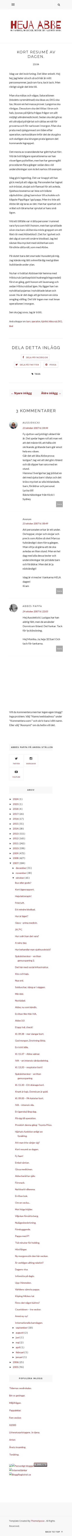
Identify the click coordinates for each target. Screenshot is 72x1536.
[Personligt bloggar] (23, 1465)
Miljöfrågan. (15, 1402)
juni (18, 1337)
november (21, 872)
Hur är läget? (21, 916)
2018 (16, 808)
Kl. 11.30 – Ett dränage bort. (29, 1084)
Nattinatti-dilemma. (25, 1189)
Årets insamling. (17, 1447)
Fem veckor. (15, 1417)
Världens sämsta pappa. (27, 1289)
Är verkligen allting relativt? (29, 1262)
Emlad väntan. (22, 1162)
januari (19, 1357)
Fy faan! (19, 1156)
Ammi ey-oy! (21, 1316)
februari (20, 1352)
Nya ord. (19, 980)
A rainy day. (21, 942)
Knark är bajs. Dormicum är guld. (31, 1091)
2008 (16, 858)
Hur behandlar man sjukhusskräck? (33, 949)
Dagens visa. (21, 1269)
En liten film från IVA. (26, 1013)
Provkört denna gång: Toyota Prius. (33, 1125)
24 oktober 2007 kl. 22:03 (35, 611)
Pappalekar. (15, 1410)
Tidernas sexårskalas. (20, 1388)
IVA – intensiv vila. (24, 1105)
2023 (16, 804)
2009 (16, 853)
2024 (16, 799)
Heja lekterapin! (23, 896)
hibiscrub (53, 321)
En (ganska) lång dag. (26, 1111)
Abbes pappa (32, 606)
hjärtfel (44, 321)
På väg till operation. (25, 1118)
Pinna (53, 364)
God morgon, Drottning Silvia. (30, 1040)
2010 (16, 848)
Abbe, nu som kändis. (26, 1007)
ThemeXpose (38, 1520)
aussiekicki (31, 422)
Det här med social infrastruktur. (32, 967)
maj (18, 1342)
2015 (16, 823)
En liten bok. (21, 1196)
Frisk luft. (20, 902)
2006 (16, 1362)
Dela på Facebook (37, 357)
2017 (16, 813)
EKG (60, 321)
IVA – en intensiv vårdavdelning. (32, 1060)
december (21, 867)
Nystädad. (20, 1000)
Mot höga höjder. (24, 1209)
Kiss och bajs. (22, 973)
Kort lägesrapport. (24, 889)
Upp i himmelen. (23, 1282)
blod (11, 326)
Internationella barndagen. (29, 1322)
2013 (16, 833)
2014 (16, 828)
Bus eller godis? (23, 882)
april (18, 1347)
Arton (12, 1439)
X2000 (12, 1425)
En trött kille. (21, 1047)
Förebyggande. (23, 1229)
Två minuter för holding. (27, 1242)
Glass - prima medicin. (26, 922)
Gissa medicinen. (24, 1169)
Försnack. (20, 1182)
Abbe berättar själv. (25, 1176)
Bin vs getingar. (17, 1395)
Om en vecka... (22, 1202)
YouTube (16, 777)
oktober (20, 877)
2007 (16, 863)
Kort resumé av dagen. (27, 1149)
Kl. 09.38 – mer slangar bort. (29, 1033)
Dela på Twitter (29, 364)
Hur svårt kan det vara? (27, 936)
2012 (16, 838)
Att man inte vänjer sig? (27, 1142)
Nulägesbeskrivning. (25, 1222)
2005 (16, 1367)
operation (35, 321)
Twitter (16, 764)
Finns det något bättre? (27, 1302)
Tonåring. (14, 1454)
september (22, 1327)
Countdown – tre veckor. (28, 1309)
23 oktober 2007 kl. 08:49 (35, 523)
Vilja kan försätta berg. (27, 1216)
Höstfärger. (21, 1249)
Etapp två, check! (24, 1027)
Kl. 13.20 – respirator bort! (29, 1067)
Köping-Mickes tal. (24, 1296)
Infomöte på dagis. (24, 1276)
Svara (59, 504)
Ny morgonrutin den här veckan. (31, 1256)
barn (28, 321)
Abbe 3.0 (19, 1020)
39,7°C (18, 929)
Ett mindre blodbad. (25, 909)
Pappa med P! (22, 1236)
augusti (20, 1332)
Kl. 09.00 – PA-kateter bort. (29, 1098)
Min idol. (19, 993)
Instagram (31, 764)
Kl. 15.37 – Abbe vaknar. (27, 1053)
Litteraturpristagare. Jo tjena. (24, 1432)
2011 (16, 843)
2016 (16, 818)
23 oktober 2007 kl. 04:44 (35, 427)
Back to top (53, 1531)
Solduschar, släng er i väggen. (30, 987)
